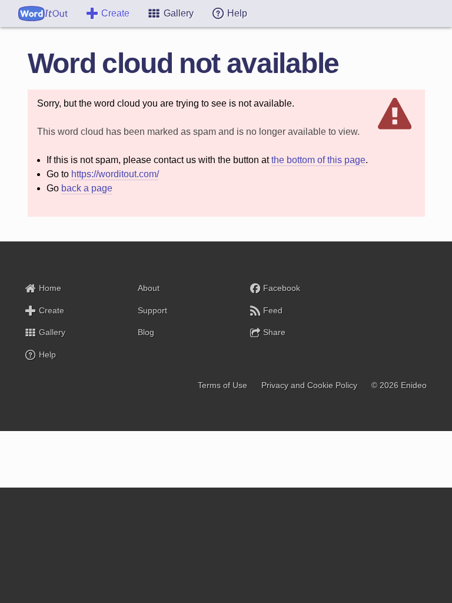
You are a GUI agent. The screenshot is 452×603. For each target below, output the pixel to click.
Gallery (52, 332)
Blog (146, 332)
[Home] (43, 13)
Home (50, 288)
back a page (86, 188)
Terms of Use (222, 385)
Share (274, 332)
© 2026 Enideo (399, 385)
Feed (272, 310)
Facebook (281, 288)
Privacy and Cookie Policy (309, 385)
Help (47, 354)
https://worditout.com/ (115, 174)
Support (152, 310)
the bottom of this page (318, 160)
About (148, 288)
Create (115, 13)
